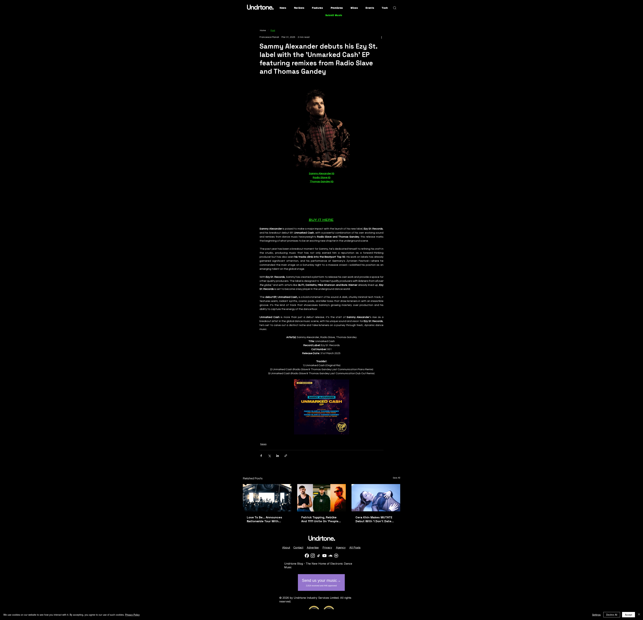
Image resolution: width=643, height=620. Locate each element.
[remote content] (321, 201)
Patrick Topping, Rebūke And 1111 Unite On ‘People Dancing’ (319, 519)
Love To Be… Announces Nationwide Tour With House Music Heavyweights (267, 519)
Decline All (611, 614)
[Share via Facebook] (261, 455)
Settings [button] (596, 614)
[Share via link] (285, 455)
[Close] (639, 614)
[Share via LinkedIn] (277, 455)
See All (396, 478)
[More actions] (381, 37)
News (263, 444)
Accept (628, 614)
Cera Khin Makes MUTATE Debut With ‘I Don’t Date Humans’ (373, 519)
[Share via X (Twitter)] (269, 455)
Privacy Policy (132, 614)
